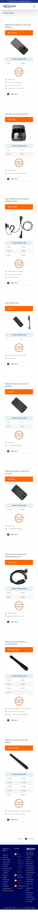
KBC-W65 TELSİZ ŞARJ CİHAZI (16, 114)
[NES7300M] (19, 212)
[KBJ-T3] (19, 313)
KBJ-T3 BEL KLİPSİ (12, 303)
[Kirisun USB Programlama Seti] (19, 567)
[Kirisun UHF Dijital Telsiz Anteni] (19, 654)
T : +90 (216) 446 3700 (13, 1)
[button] (19, 94)
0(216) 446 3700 (20, 876)
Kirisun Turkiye (20, 908)
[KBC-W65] (19, 124)
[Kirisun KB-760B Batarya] (19, 397)
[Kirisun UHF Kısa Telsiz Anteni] (19, 753)
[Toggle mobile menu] (34, 6)
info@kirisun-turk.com (25, 1)
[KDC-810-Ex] (19, 38)
